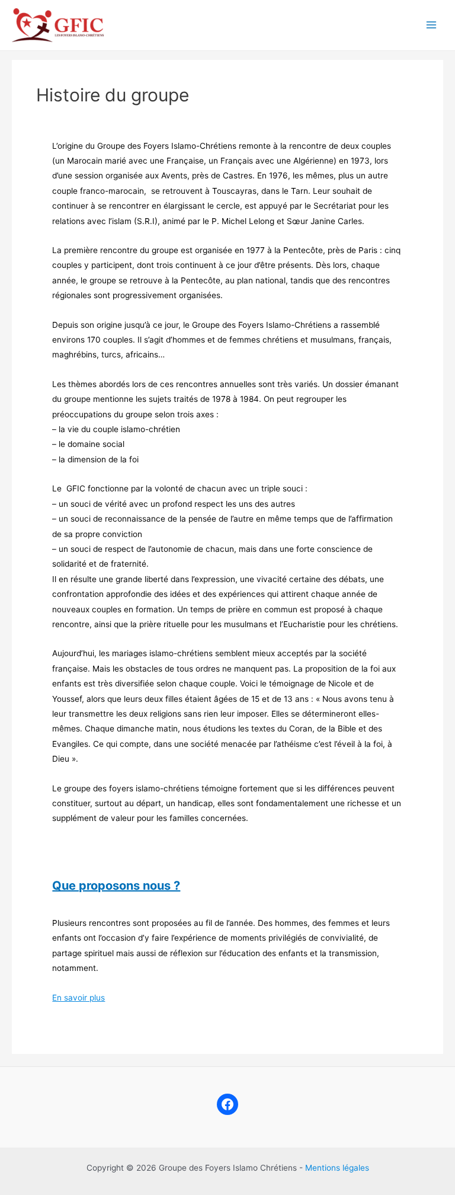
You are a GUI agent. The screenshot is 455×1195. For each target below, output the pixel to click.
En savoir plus (78, 997)
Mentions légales (337, 1167)
